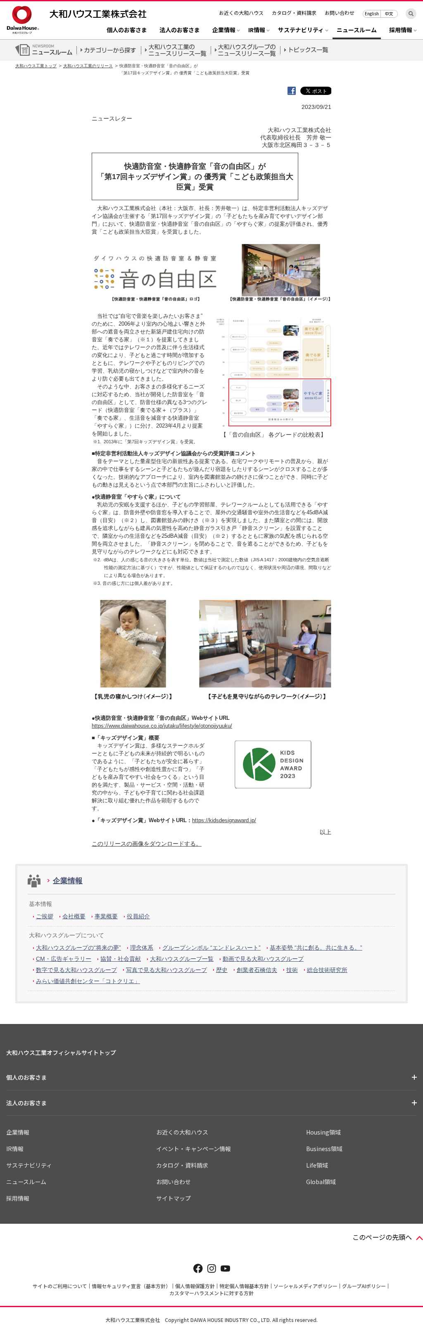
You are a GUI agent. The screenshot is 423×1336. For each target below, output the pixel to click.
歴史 (222, 970)
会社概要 (74, 916)
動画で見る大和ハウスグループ (263, 958)
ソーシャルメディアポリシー (305, 1285)
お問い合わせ (339, 12)
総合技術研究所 (327, 970)
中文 (389, 13)
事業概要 (106, 916)
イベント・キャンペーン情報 (193, 1148)
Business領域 (324, 1148)
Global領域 (321, 1182)
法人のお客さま (179, 30)
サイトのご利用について (60, 1285)
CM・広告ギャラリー (63, 958)
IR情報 (15, 1148)
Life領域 (317, 1165)
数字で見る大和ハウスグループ (76, 970)
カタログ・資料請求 (294, 12)
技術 (292, 970)
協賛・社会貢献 (120, 958)
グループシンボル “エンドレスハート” (211, 947)
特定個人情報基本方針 (244, 1285)
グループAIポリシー (364, 1285)
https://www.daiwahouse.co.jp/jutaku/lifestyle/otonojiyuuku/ (162, 726)
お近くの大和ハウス (241, 12)
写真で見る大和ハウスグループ (166, 970)
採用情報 (17, 1198)
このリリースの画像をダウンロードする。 (147, 843)
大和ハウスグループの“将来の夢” (78, 947)
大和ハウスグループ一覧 (182, 958)
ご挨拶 (44, 916)
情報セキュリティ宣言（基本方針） (131, 1285)
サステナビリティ (29, 1165)
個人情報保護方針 (195, 1285)
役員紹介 (138, 916)
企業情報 (68, 881)
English (372, 13)
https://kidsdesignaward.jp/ (224, 820)
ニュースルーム (357, 30)
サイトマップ (173, 1198)
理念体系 (141, 947)
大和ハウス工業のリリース (88, 66)
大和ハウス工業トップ (36, 66)
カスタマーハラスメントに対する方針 (211, 1292)
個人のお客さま (127, 30)
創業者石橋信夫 (257, 970)
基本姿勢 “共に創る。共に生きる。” (316, 947)
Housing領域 (323, 1132)
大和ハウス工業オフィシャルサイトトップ (61, 1052)
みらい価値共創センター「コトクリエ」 (88, 981)
